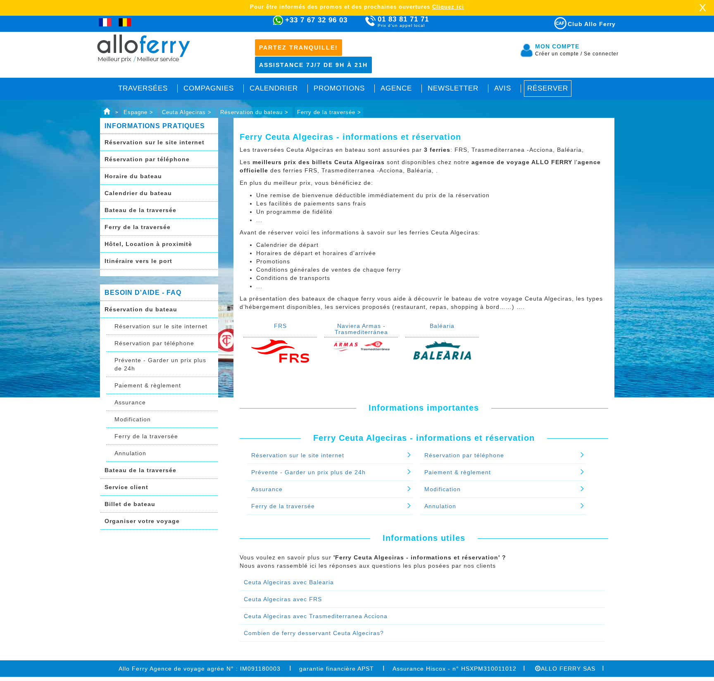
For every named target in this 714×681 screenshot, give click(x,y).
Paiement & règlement (147, 385)
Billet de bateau (130, 504)
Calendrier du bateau (138, 193)
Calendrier (274, 88)
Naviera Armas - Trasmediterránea (361, 329)
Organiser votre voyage (142, 521)
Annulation (130, 453)
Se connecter (601, 54)
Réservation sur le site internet (155, 142)
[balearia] (442, 349)
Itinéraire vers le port (138, 261)
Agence (396, 88)
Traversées (143, 88)
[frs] (280, 350)
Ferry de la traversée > (329, 112)
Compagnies (208, 88)
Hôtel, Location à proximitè (148, 244)
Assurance (130, 402)
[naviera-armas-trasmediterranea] (361, 345)
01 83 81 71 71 (403, 21)
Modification (132, 419)
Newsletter (453, 88)
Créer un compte (558, 54)
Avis (502, 88)
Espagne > (139, 112)
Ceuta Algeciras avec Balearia (289, 582)
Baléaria (442, 326)
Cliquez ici (448, 7)
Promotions (339, 88)
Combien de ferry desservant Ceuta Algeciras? (314, 633)
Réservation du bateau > (255, 112)
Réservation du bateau (141, 309)
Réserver (547, 88)
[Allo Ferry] (106, 112)
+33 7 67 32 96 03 (316, 20)
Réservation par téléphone (147, 159)
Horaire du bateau (133, 176)
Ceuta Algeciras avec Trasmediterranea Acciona (316, 616)
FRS (280, 326)
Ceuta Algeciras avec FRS (283, 599)
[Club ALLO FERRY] (553, 21)
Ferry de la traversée (138, 227)
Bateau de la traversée (140, 210)
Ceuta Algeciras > (188, 112)
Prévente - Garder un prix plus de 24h (160, 364)
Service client (126, 487)
